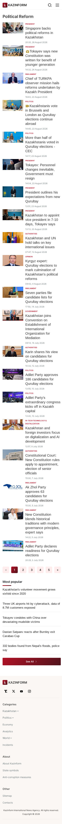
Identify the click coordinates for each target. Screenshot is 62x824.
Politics (7, 717)
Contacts (8, 802)
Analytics (8, 731)
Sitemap (7, 795)
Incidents (8, 744)
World (6, 738)
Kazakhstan (10, 711)
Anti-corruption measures (17, 777)
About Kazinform (12, 763)
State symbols (11, 770)
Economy (8, 724)
